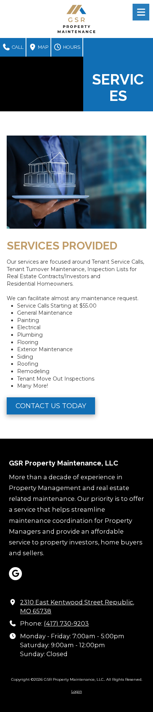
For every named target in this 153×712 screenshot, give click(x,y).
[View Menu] (141, 12)
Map (42, 47)
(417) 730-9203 (66, 623)
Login (76, 691)
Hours (71, 47)
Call (17, 47)
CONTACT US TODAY (51, 406)
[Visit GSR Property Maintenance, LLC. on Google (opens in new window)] (15, 573)
